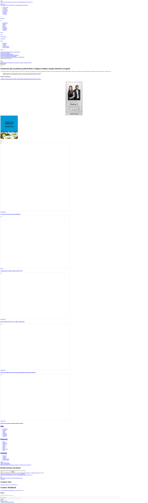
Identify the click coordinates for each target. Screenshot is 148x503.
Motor (4, 448)
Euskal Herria (5, 22)
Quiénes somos (3, 57)
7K (16, 2)
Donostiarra (5, 28)
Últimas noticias (3, 5)
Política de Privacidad (25, 472)
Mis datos (2, 478)
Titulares (12, 478)
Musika (9, 55)
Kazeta (12, 56)
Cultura (16, 5)
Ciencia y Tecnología (14, 51)
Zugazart (4, 44)
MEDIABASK (23, 2)
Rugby (4, 450)
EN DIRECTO (5, 464)
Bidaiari (17, 55)
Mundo (4, 24)
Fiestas (27, 5)
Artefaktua (2, 49)
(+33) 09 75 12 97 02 (19, 490)
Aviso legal (11, 57)
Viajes (4, 51)
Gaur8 (5, 56)
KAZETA (28, 2)
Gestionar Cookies (16, 57)
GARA (14, 2)
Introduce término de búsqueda (6, 58)
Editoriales (5, 43)
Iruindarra (4, 30)
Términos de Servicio (35, 472)
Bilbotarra (4, 26)
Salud (19, 51)
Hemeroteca (11, 54)
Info (7, 5)
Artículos (4, 45)
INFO (1, 4)
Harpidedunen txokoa (18, 478)
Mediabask (9, 56)
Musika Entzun (13, 55)
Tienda (5, 463)
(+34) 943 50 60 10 (14, 484)
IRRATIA (2, 2)
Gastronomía (7, 51)
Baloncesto (5, 442)
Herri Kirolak (5, 449)
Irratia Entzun (5, 55)
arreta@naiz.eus (7, 484)
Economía (4, 23)
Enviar (13, 471)
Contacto (7, 57)
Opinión (9, 5)
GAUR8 (18, 2)
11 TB (31, 2)
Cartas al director (6, 46)
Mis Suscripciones (7, 478)
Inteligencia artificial (21, 5)
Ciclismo (4, 445)
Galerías (4, 54)
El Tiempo (8, 463)
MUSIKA (6, 2)
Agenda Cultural (2, 38)
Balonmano (5, 443)
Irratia (1, 55)
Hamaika (14, 56)
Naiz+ (4, 25)
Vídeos (1, 54)
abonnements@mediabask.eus (9, 490)
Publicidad (22, 57)
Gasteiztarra (5, 29)
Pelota (4, 444)
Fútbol (4, 441)
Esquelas (2, 463)
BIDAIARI (10, 2)
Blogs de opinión (6, 47)
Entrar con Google (3, 500)
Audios (7, 54)
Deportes (13, 5)
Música (1, 51)
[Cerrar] (0, 496)
